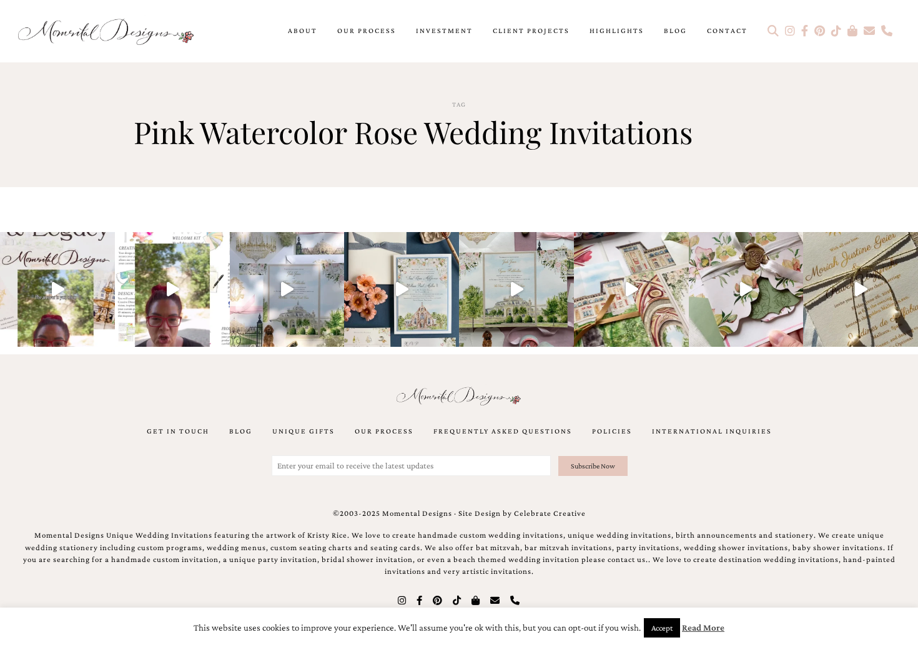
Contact (727, 30)
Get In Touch (178, 431)
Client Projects (531, 30)
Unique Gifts (303, 431)
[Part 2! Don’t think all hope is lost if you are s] (57, 289)
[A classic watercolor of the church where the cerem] (401, 289)
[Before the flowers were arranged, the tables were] (287, 289)
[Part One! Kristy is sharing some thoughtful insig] (172, 289)
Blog (675, 30)
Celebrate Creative (550, 513)
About (302, 30)
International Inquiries (712, 431)
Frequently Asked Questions (502, 431)
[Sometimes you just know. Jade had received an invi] (516, 289)
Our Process (366, 30)
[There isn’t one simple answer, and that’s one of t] (746, 289)
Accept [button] (662, 628)
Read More (703, 628)
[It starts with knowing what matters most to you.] (631, 289)
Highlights (617, 30)
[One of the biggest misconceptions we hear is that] (860, 289)
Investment (444, 30)
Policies (612, 431)
